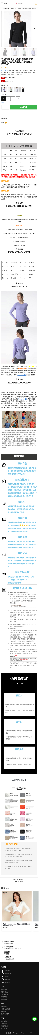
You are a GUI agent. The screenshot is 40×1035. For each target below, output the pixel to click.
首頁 (2, 8)
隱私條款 (4, 1011)
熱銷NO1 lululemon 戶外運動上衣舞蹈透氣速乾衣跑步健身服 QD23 (16, 924)
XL (18, 98)
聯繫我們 (4, 999)
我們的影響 (4, 994)
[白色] (17, 89)
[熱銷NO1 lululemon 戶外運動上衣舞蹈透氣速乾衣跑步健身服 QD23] (17, 906)
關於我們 (4, 989)
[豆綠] (10, 89)
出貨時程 (4, 1023)
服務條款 (4, 1006)
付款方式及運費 (6, 1009)
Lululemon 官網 (22, 399)
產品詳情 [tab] (4, 118)
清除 (2, 102)
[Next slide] (34, 29)
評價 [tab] (3, 123)
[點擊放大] (19, 29)
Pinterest (7, 979)
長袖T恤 (7, 8)
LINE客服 (4, 1028)
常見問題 (4, 997)
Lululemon (4, 70)
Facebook (7, 970)
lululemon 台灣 (21, 375)
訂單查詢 (4, 1021)
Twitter (6, 976)
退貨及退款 (4, 1026)
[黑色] (23, 89)
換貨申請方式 (5, 1014)
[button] (35, 3)
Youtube (7, 982)
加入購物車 (23, 107)
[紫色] (4, 89)
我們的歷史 (4, 992)
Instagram (7, 973)
